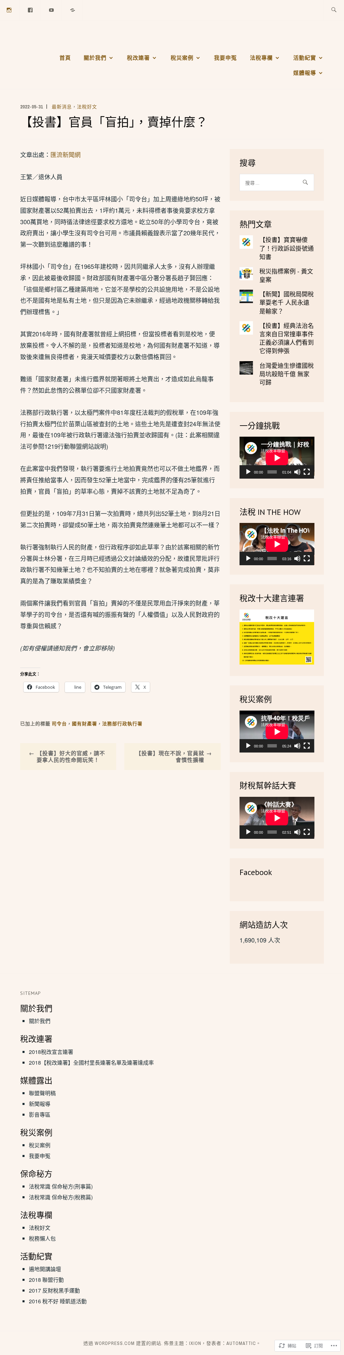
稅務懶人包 (42, 1238)
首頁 (65, 57)
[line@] (72, 9)
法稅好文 (87, 107)
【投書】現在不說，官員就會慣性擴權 (170, 756)
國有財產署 (84, 724)
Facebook (256, 872)
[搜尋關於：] (334, 10)
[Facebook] (30, 9)
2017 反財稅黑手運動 (54, 1290)
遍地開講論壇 (45, 1269)
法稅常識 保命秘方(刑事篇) (61, 1186)
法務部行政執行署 (122, 724)
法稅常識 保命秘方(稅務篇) (61, 1197)
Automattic (241, 1343)
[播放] (248, 472)
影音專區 (39, 1114)
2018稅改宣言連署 (51, 1052)
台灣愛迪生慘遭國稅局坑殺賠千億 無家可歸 (286, 373)
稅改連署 (138, 57)
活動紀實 (304, 57)
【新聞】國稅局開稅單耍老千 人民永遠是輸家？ (286, 302)
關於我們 (95, 57)
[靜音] (297, 472)
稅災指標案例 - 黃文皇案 (286, 275)
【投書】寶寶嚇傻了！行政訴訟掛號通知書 (286, 247)
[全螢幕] (306, 472)
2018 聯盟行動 (46, 1280)
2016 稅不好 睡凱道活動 (58, 1301)
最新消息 (62, 107)
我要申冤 (225, 57)
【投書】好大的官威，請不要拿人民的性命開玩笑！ (71, 756)
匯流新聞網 (65, 154)
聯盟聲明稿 (42, 1093)
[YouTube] (51, 9)
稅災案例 (182, 57)
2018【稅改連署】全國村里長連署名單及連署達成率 (91, 1062)
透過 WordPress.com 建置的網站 (122, 1343)
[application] (277, 458)
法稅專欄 (261, 57)
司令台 (59, 724)
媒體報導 (304, 73)
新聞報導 (39, 1104)
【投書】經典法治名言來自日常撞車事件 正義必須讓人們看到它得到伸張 (286, 338)
